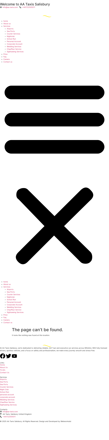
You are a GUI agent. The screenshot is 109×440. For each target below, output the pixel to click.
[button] (54, 171)
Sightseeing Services (15, 52)
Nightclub (11, 36)
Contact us (7, 62)
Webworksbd (66, 421)
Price (5, 54)
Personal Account (14, 41)
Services (6, 26)
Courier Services (13, 34)
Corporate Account (14, 44)
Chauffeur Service (14, 49)
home (5, 21)
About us (7, 24)
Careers (6, 59)
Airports (10, 29)
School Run (11, 39)
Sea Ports (11, 31)
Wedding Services (14, 46)
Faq (4, 57)
